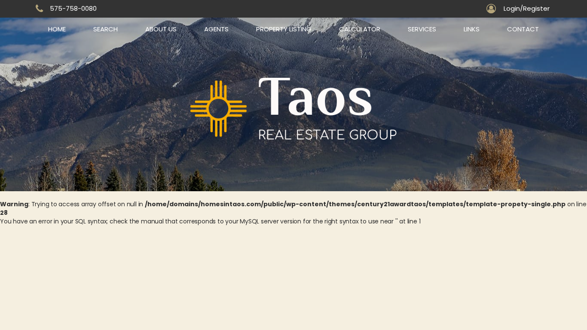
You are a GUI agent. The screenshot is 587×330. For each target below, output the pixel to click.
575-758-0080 (73, 8)
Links (472, 29)
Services (422, 29)
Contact (523, 29)
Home (57, 29)
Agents (216, 29)
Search (105, 29)
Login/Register (527, 8)
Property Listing (284, 29)
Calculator (359, 29)
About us (161, 29)
